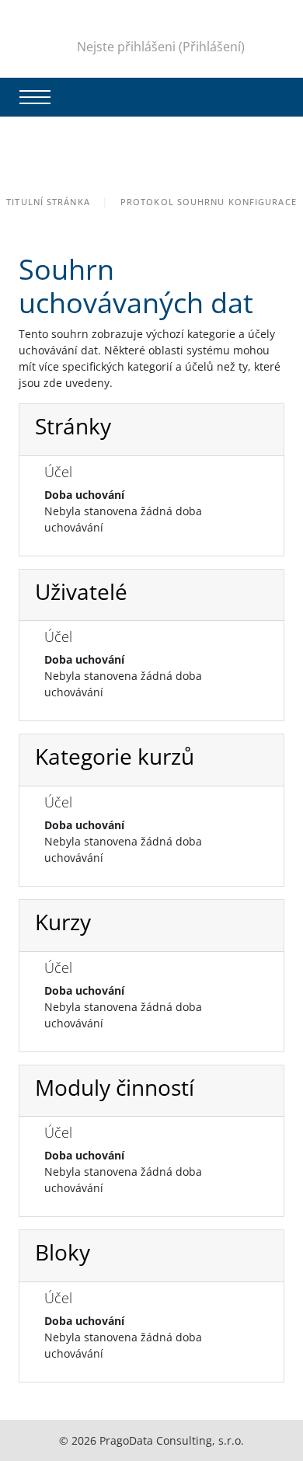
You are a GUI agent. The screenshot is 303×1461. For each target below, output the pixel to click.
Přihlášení (212, 46)
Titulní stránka (48, 201)
